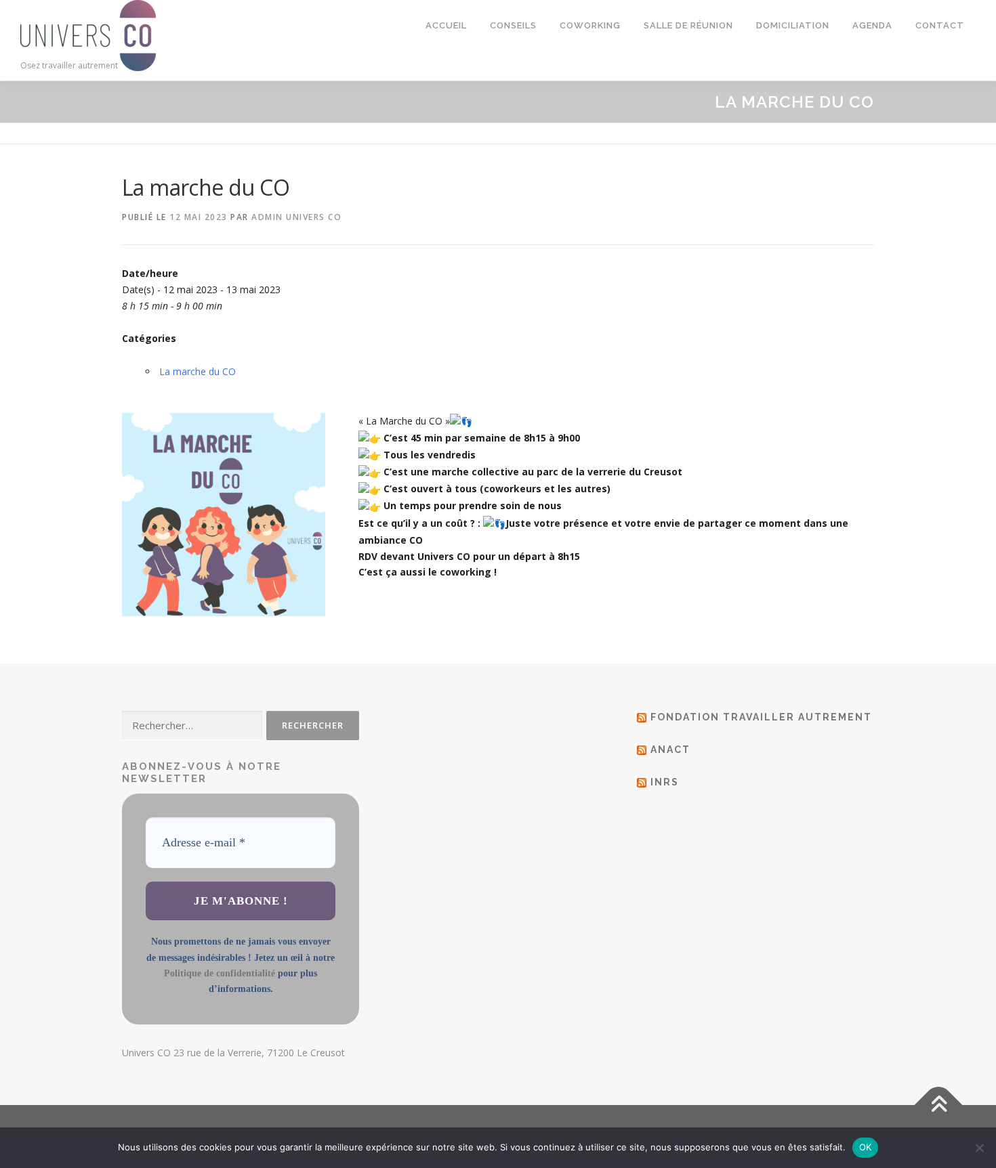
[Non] (979, 1147)
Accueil (446, 25)
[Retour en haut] (939, 1105)
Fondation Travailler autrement (761, 717)
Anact (670, 749)
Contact (939, 25)
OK (865, 1147)
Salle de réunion (688, 25)
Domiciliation (792, 25)
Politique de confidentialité (219, 973)
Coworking (590, 25)
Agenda (872, 25)
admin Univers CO (296, 217)
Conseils (513, 25)
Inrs (664, 782)
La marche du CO (197, 371)
